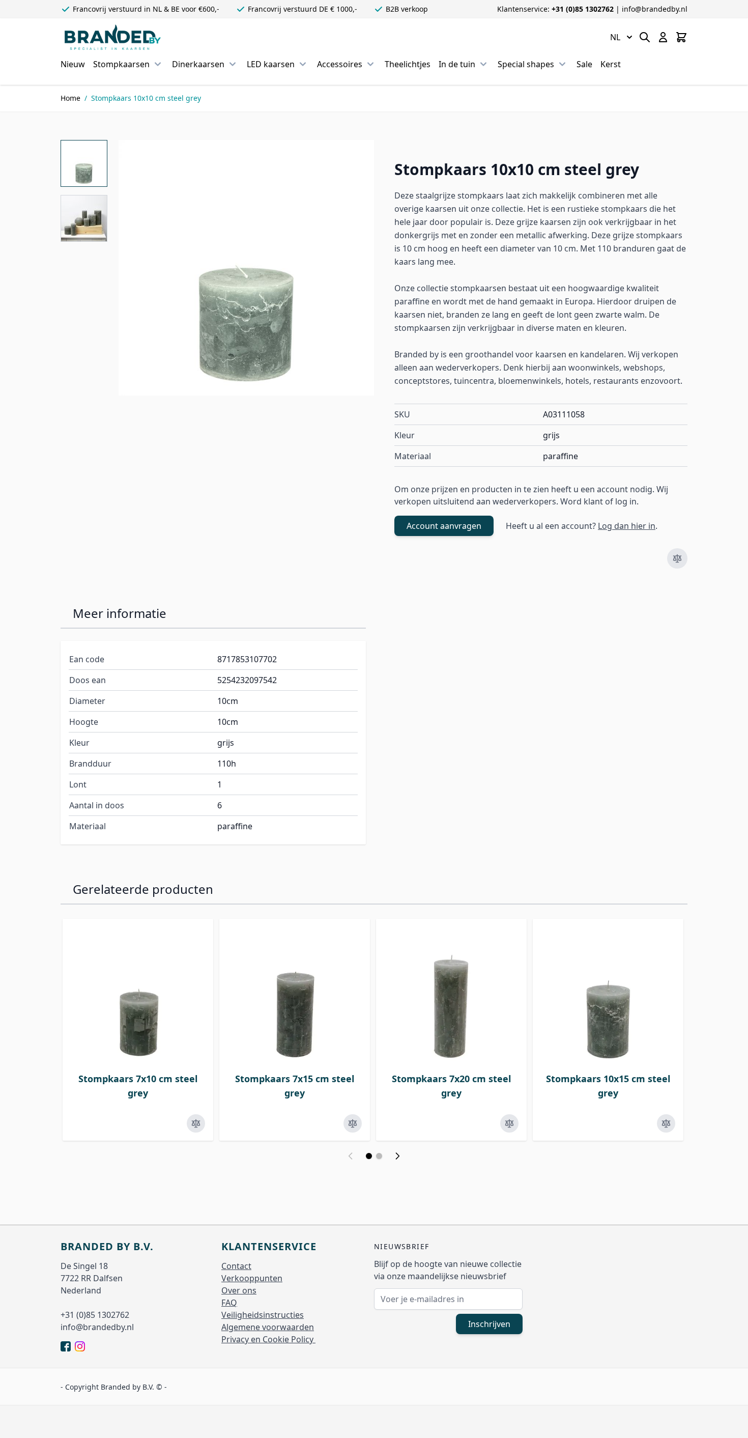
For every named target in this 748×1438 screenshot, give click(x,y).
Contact (236, 1266)
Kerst (610, 64)
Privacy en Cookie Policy (268, 1339)
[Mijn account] (663, 37)
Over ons (238, 1290)
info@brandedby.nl (654, 9)
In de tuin (457, 64)
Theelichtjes (407, 64)
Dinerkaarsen (198, 64)
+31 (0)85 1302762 (584, 9)
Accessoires (339, 64)
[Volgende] (397, 1156)
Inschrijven (489, 1324)
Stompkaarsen (121, 64)
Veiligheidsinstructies (262, 1314)
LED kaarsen (271, 64)
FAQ (229, 1302)
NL (615, 37)
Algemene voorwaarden (267, 1327)
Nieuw (73, 64)
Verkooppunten (251, 1278)
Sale (584, 64)
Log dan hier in (626, 525)
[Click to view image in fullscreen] (246, 268)
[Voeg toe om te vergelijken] (677, 558)
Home (70, 98)
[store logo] (113, 37)
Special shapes (526, 64)
